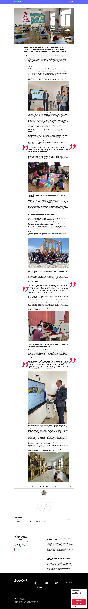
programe (68, 519)
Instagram (57, 582)
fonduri (31, 521)
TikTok (56, 583)
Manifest (46, 581)
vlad (36, 519)
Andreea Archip (44, 498)
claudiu (30, 519)
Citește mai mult (19, 549)
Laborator (21, 6)
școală (18, 519)
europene (38, 521)
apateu (24, 519)
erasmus (18, 521)
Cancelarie (28, 6)
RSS (55, 584)
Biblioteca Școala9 (52, 6)
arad (61, 519)
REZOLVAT (34, 6)
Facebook (56, 581)
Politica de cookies (68, 582)
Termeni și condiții (68, 581)
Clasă (15, 6)
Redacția (46, 582)
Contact (46, 583)
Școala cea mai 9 (42, 6)
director (42, 519)
